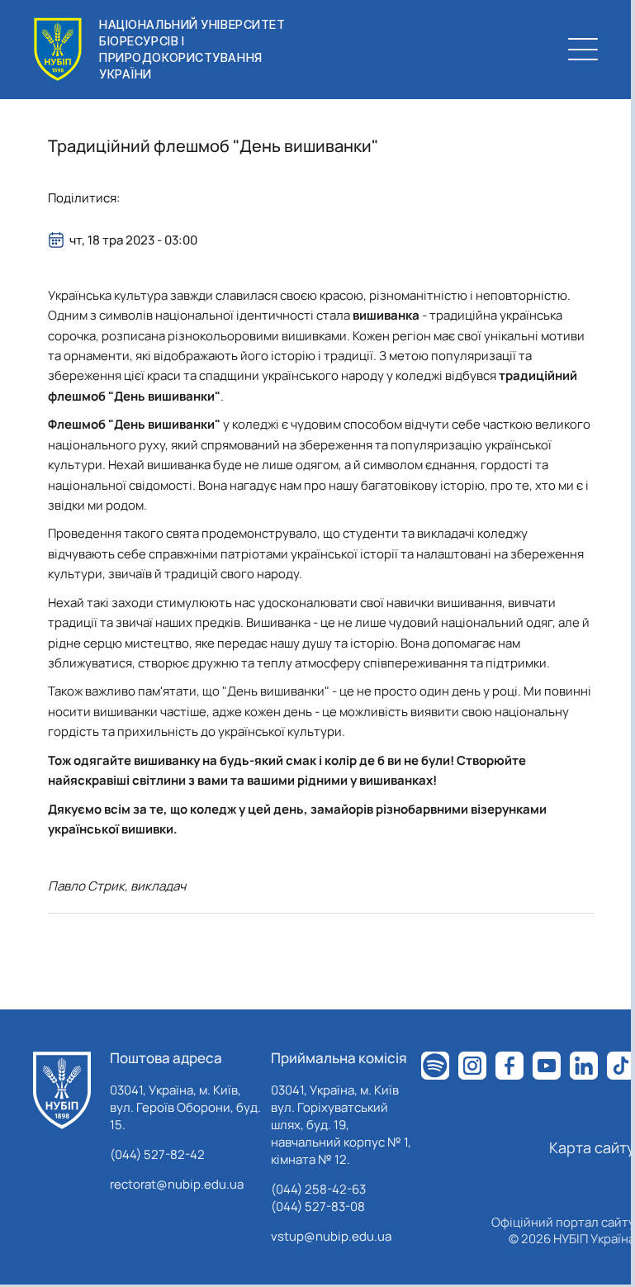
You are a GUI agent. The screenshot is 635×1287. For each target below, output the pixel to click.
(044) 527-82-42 (157, 1154)
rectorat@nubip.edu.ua (177, 1184)
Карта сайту (592, 1147)
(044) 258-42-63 (318, 1189)
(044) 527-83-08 (318, 1206)
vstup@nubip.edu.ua (331, 1236)
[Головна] (62, 1090)
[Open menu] (583, 49)
